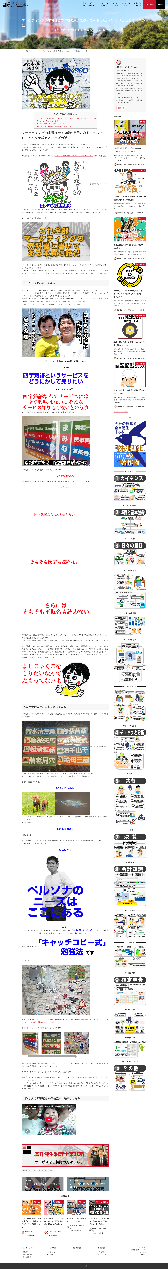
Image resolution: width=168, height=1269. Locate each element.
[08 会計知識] (130, 886)
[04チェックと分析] (130, 749)
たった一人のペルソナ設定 (47, 121)
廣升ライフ (109, 30)
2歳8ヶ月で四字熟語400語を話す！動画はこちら (55, 126)
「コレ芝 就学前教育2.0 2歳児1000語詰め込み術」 (74, 156)
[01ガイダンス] (130, 488)
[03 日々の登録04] (130, 662)
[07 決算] (130, 845)
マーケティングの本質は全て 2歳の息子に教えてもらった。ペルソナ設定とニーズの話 (65, 118)
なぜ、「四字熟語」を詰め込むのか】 (77, 301)
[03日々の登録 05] (130, 705)
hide (74, 114)
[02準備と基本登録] (130, 522)
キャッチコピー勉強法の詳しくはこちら (40, 1022)
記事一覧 (121, 108)
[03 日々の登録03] (130, 626)
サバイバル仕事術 (29, 1171)
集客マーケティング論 (45, 1171)
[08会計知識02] (130, 926)
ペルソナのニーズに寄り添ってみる (50, 123)
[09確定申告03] (130, 1049)
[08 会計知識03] (130, 957)
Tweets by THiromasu (121, 412)
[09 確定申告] (130, 991)
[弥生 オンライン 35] (130, 1078)
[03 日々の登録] (130, 554)
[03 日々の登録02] (130, 591)
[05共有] (130, 801)
